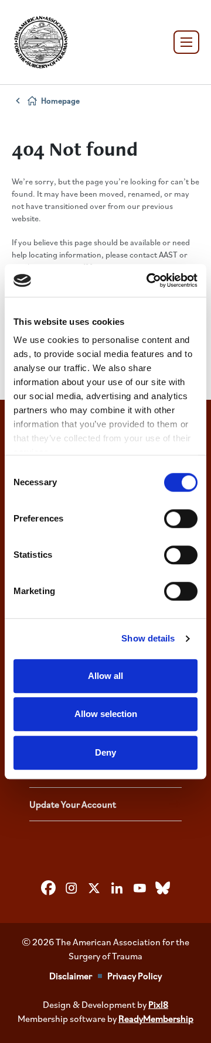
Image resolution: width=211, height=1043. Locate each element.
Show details (148, 638)
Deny (105, 752)
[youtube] (140, 888)
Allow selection (105, 714)
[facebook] (48, 888)
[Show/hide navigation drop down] (186, 42)
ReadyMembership (155, 1018)
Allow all (105, 676)
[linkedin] (117, 888)
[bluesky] (163, 888)
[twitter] (94, 888)
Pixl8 (158, 1004)
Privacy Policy (134, 976)
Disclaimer (70, 976)
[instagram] (71, 888)
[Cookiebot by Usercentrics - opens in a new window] (149, 280)
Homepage (60, 100)
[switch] (181, 518)
